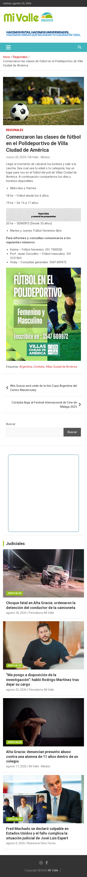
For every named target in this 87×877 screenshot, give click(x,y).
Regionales (14, 130)
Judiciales (15, 543)
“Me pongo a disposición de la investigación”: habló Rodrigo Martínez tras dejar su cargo (42, 679)
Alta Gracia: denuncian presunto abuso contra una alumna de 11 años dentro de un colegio (42, 756)
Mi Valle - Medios (39, 157)
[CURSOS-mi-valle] (43, 210)
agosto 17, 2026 (16, 766)
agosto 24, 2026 (16, 612)
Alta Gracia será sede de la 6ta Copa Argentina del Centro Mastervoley (43, 388)
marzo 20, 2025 (16, 157)
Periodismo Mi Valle (41, 612)
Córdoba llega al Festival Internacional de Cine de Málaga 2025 (44, 405)
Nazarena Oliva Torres (41, 843)
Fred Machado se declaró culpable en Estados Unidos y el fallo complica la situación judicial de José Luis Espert (37, 833)
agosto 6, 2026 (15, 843)
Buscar (10, 424)
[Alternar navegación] (8, 47)
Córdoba (38, 366)
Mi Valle (53, 870)
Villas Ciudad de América (61, 366)
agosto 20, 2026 (16, 689)
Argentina (25, 366)
